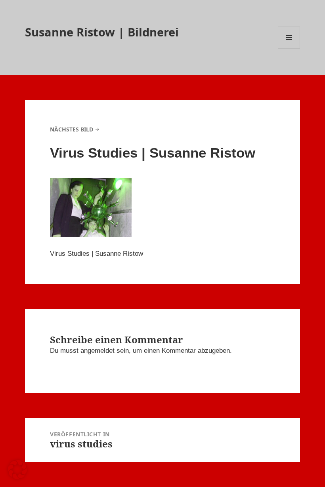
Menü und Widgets (289, 48)
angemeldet (97, 350)
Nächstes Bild (71, 129)
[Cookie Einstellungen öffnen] (17, 477)
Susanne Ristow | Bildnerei (102, 32)
